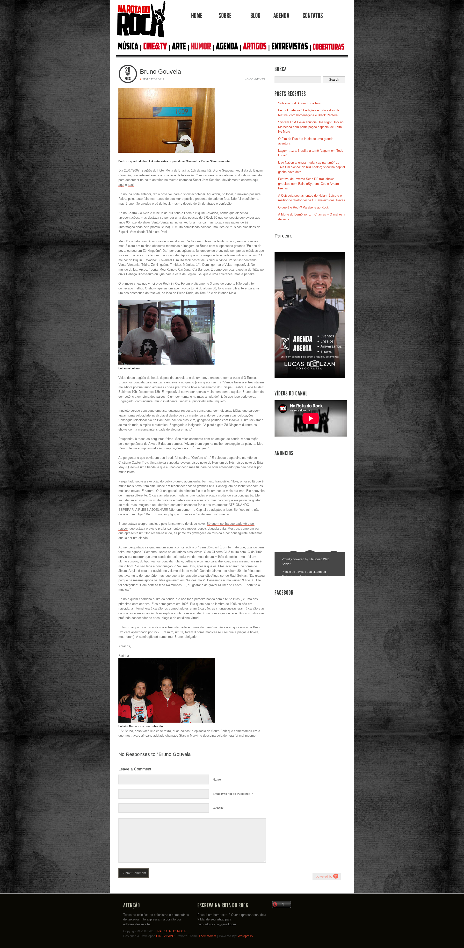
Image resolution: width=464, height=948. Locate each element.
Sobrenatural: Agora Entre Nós (299, 103)
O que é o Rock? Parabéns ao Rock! (304, 207)
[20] (127, 70)
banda (170, 599)
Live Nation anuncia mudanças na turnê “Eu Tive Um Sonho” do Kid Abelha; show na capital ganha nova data (311, 167)
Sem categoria (153, 79)
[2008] (127, 79)
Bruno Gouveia (160, 71)
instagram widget (326, 876)
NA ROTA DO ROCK (171, 931)
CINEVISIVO (165, 936)
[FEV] (127, 75)
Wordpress (245, 936)
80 (214, 288)
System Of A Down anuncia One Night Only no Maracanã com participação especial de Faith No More (310, 126)
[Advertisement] (311, 495)
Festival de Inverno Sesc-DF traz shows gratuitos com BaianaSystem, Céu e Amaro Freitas (308, 183)
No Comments (255, 79)
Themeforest (207, 936)
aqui (255, 180)
